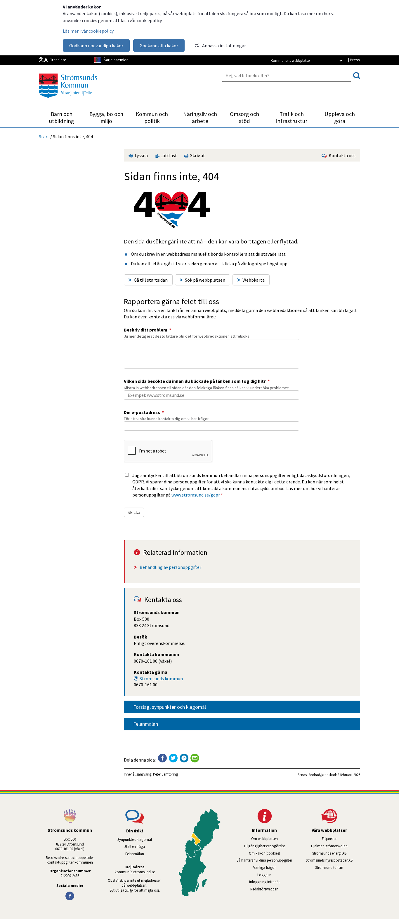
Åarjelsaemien (116, 59)
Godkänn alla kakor (159, 45)
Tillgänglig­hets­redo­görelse (264, 845)
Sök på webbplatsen (205, 280)
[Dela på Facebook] (162, 758)
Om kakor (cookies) (264, 853)
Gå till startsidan (151, 280)
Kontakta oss (341, 155)
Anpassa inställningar (224, 45)
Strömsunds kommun (161, 678)
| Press (354, 59)
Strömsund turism (337, 867)
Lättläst (168, 155)
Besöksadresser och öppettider (70, 857)
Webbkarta (253, 280)
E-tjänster (341, 838)
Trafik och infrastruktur (291, 117)
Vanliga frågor (264, 867)
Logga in (264, 874)
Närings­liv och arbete (200, 117)
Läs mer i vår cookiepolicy (88, 31)
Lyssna (141, 155)
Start (44, 136)
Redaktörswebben (264, 889)
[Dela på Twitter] (173, 758)
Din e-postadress (144, 412)
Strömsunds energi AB (336, 853)
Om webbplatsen (264, 838)
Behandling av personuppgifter (170, 567)
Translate (58, 59)
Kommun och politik (152, 117)
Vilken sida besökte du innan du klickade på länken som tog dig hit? (197, 381)
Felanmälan (145, 724)
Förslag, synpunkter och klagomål (169, 707)
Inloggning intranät (272, 881)
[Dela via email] (194, 758)
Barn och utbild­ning (61, 117)
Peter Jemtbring (165, 774)
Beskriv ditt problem (147, 330)
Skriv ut (196, 155)
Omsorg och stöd (244, 117)
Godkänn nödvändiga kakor (96, 45)
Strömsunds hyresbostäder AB (333, 860)
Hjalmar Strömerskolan (335, 845)
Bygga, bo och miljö (106, 117)
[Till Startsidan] (68, 100)
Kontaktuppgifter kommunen (70, 862)
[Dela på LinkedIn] (184, 758)
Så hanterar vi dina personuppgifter (264, 860)
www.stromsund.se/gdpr (195, 495)
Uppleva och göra (340, 117)
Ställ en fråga (134, 846)
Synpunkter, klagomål (134, 839)
